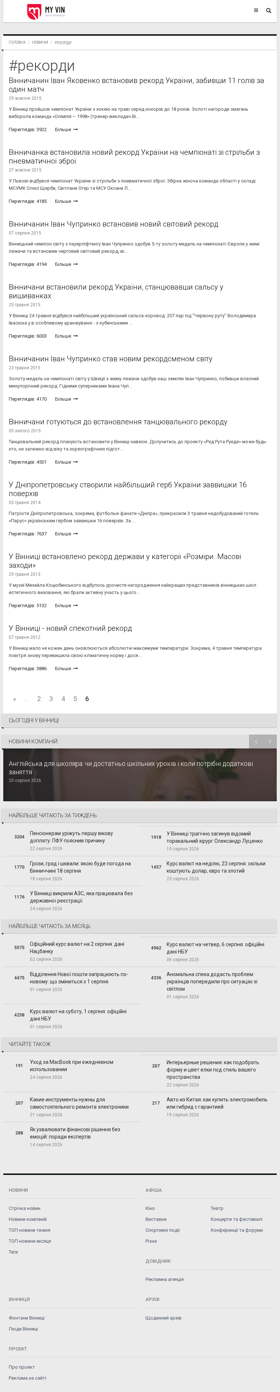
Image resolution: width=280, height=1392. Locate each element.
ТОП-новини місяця (30, 1241)
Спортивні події (162, 1230)
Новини (40, 42)
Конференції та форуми (237, 1230)
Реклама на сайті (27, 1378)
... (26, 699)
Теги (13, 1252)
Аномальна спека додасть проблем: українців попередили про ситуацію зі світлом (212, 981)
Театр (217, 1208)
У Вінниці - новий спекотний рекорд (70, 628)
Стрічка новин (24, 1208)
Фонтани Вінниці (26, 1318)
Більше (63, 129)
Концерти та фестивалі (236, 1219)
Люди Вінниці (23, 1329)
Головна (17, 42)
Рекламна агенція (164, 1279)
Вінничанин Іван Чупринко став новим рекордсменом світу (111, 358)
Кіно (150, 1208)
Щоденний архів (163, 1318)
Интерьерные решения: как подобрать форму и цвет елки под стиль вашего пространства (213, 1069)
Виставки (156, 1219)
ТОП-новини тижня (29, 1230)
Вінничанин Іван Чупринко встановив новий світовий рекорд (113, 224)
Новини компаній (28, 1219)
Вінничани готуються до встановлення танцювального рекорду (118, 421)
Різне (151, 1241)
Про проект (22, 1367)
